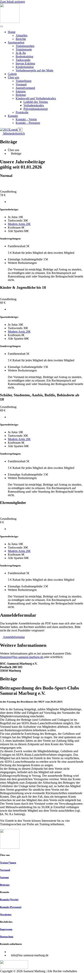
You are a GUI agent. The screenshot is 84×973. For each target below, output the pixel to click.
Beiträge (21, 95)
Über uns (13, 77)
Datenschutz (6, 936)
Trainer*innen (8, 862)
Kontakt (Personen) (10, 907)
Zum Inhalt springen (12, 1)
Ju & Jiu (21, 53)
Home (11, 32)
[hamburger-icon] (1, 26)
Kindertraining (25, 67)
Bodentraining (24, 56)
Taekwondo (23, 60)
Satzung (21, 91)
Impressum (6, 929)
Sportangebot (16, 42)
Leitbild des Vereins (35, 101)
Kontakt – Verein (26, 119)
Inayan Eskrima (25, 63)
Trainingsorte (24, 49)
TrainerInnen (23, 81)
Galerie (12, 74)
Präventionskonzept (35, 108)
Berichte (21, 39)
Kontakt (13, 115)
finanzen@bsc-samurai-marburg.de (22, 657)
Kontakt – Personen (28, 122)
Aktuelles (21, 35)
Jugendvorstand (25, 88)
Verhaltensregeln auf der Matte (34, 70)
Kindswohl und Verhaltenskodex (36, 98)
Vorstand (21, 84)
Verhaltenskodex (33, 105)
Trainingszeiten (25, 46)
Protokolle (22, 112)
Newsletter (6, 914)
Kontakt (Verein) (9, 899)
